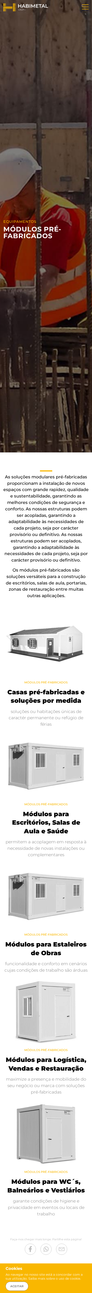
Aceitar (17, 1286)
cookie (75, 1279)
